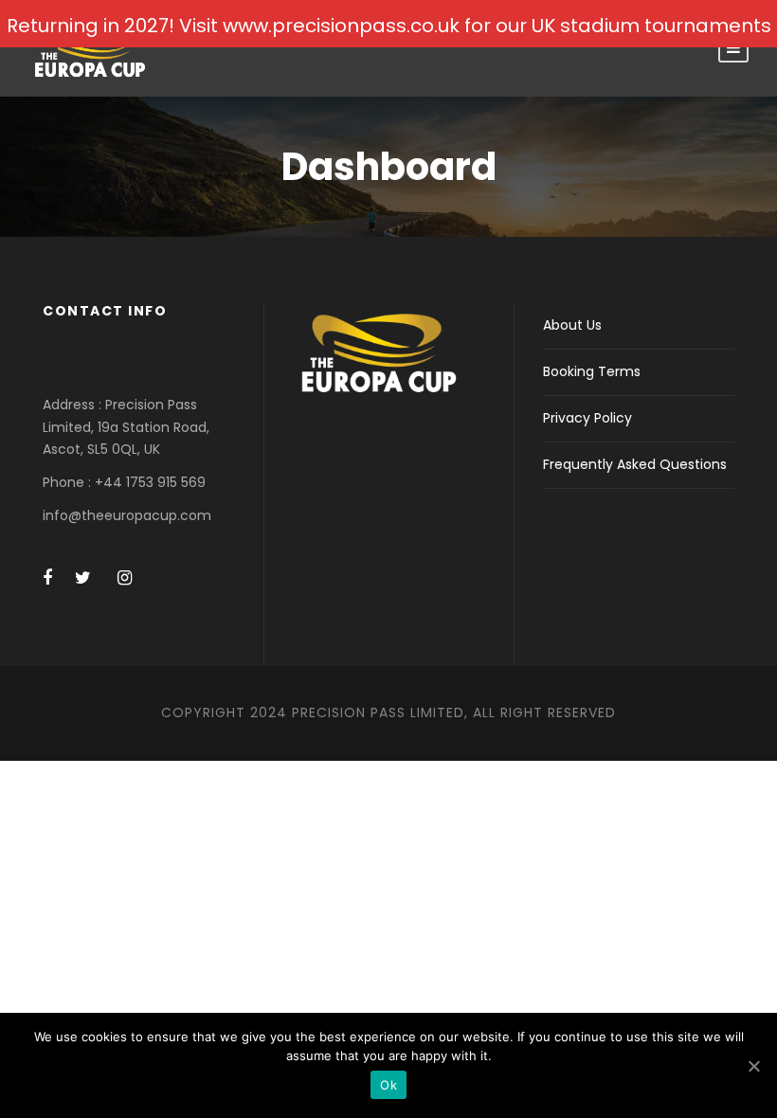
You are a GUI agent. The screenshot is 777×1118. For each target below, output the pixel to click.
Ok (388, 1084)
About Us (572, 325)
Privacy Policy (587, 417)
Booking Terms (592, 371)
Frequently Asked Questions (635, 464)
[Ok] (753, 1065)
